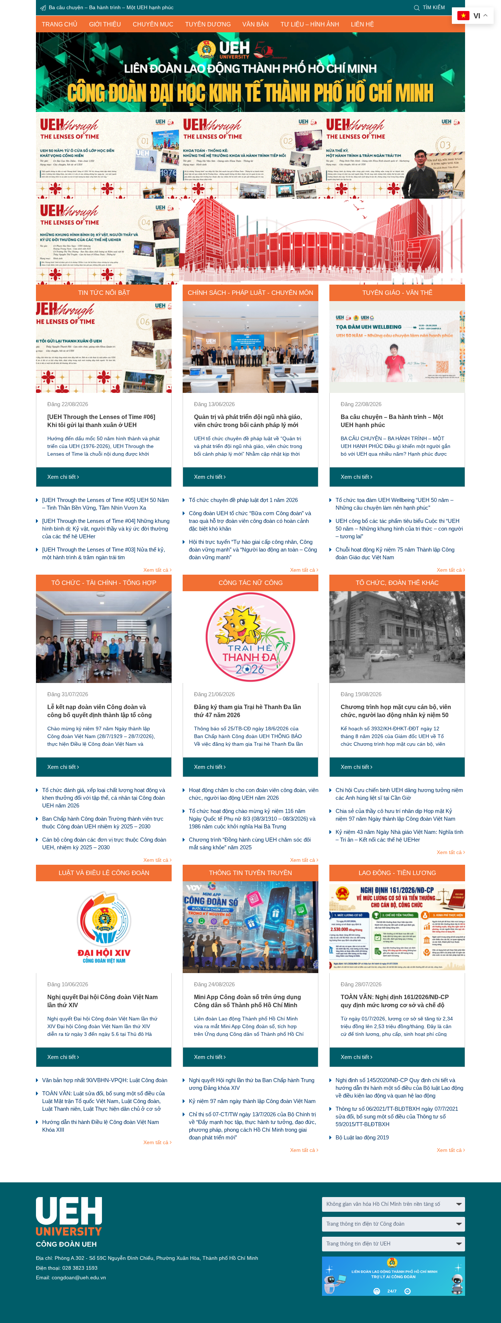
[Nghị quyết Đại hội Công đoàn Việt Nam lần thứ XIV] (104, 927)
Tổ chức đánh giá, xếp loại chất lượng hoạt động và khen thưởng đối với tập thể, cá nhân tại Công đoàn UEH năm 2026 (103, 798)
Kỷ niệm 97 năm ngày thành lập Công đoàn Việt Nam (252, 1101)
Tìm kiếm (434, 7)
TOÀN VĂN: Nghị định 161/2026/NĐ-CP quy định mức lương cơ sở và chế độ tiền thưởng (395, 1001)
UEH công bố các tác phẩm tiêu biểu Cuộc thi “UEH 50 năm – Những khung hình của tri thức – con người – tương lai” (399, 528)
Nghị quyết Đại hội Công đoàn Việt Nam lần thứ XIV (102, 1001)
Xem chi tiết (62, 477)
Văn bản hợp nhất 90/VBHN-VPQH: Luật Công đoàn (104, 1080)
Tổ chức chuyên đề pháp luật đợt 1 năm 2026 (243, 500)
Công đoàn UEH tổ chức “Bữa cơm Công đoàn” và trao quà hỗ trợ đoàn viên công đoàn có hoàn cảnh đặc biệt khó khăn (250, 521)
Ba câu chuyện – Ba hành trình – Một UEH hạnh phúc (392, 421)
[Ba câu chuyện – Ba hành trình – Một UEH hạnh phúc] (397, 347)
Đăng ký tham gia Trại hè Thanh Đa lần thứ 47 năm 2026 (247, 711)
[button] (250, 199)
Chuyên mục (153, 24)
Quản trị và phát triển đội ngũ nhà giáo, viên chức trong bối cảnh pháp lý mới (248, 421)
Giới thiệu (105, 24)
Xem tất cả (156, 570)
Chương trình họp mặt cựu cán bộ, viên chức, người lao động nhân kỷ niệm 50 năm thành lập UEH (396, 711)
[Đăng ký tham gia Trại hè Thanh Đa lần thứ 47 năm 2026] (250, 637)
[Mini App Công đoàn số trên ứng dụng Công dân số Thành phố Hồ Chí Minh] (250, 927)
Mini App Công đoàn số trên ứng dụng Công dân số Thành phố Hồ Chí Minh (247, 1001)
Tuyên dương (208, 24)
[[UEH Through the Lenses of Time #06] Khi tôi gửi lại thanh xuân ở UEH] (104, 347)
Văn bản (255, 24)
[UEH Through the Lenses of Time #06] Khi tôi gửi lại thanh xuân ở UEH (132, 7)
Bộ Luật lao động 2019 (362, 1137)
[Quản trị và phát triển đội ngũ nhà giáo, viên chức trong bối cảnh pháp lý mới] (250, 347)
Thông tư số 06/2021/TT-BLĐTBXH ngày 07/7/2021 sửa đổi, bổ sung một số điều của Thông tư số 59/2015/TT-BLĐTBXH (397, 1116)
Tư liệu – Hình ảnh (310, 24)
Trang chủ (59, 24)
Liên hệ (362, 24)
